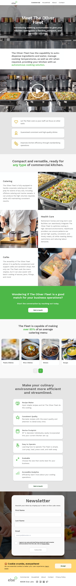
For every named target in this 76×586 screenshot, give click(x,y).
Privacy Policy (61, 577)
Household (46, 2)
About (54, 2)
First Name (20, 510)
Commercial (35, 2)
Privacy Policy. (45, 544)
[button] (38, 90)
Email (17, 531)
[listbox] (38, 352)
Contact (61, 2)
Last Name (19, 521)
